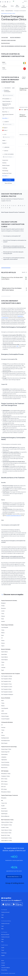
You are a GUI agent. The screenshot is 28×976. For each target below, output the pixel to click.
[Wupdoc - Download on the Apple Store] (6, 904)
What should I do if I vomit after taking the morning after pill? (13, 252)
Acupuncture (5, 160)
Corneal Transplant (5, 718)
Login (2, 914)
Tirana (2, 613)
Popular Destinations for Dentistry (9, 600)
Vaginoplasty (4, 759)
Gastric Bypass (4, 659)
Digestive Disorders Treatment (6, 104)
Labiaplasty (3, 757)
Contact (3, 962)
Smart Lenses (4, 713)
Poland (2, 640)
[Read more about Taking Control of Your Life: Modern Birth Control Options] (12, 282)
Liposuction (3, 808)
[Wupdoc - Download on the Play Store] (17, 904)
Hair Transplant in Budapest (7, 694)
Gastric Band (4, 654)
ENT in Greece (4, 784)
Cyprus (2, 645)
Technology (3, 952)
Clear (13, 87)
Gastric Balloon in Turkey (6, 840)
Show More (5, 118)
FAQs (2, 917)
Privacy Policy (4, 970)
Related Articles (5, 43)
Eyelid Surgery (4, 813)
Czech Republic (4, 627)
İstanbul (4, 143)
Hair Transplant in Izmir (6, 681)
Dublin (4, 140)
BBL (2, 800)
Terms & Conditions (5, 967)
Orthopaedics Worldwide (7, 722)
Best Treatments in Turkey (7, 819)
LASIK (2, 711)
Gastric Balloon (4, 657)
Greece (3, 643)
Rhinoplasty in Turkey (5, 773)
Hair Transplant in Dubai (6, 689)
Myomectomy (4, 767)
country (6, 121)
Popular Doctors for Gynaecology (9, 746)
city (5, 134)
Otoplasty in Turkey (5, 776)
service (6, 150)
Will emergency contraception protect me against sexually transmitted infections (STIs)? (14, 246)
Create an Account (5, 912)
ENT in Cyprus (4, 781)
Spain (2, 635)
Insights (3, 955)
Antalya (2, 605)
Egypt (2, 670)
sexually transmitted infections (13, 515)
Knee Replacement (5, 740)
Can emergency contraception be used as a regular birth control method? (13, 258)
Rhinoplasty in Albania (6, 791)
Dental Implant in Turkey (6, 838)
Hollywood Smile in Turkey (7, 822)
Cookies (3, 965)
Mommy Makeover (5, 816)
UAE (2, 732)
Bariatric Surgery (6, 165)
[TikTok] (9, 1)
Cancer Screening (7, 101)
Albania (2, 632)
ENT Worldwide (4, 771)
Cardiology (4, 168)
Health (2, 947)
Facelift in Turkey (5, 827)
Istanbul (3, 621)
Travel (2, 950)
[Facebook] (0, 1)
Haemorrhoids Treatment (7, 115)
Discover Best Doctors (13, 876)
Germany (3, 727)
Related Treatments (15, 37)
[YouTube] (5, 1)
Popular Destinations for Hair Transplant (10, 673)
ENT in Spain (4, 789)
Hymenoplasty (4, 754)
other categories (9, 154)
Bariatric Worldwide (5, 649)
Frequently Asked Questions (8, 40)
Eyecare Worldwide (5, 698)
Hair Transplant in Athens (6, 678)
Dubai (2, 618)
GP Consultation (6, 98)
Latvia (2, 664)
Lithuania (3, 667)
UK (2, 637)
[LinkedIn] (7, 1)
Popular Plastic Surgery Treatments (9, 795)
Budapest (3, 603)
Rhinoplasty (3, 797)
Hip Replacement (5, 738)
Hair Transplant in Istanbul (6, 691)
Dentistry (4, 162)
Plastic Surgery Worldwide (7, 624)
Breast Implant (4, 811)
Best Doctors (17, 6)
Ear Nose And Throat (6, 173)
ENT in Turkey (4, 778)
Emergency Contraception (7, 91)
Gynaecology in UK (5, 751)
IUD (17, 346)
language (6, 147)
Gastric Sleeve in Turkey (6, 830)
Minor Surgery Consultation (8, 108)
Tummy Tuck (4, 803)
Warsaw (3, 616)
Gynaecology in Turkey (6, 749)
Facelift (2, 805)
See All (23, 272)
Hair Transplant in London (6, 686)
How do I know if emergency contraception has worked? (14, 241)
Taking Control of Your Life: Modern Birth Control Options (12, 289)
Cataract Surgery (5, 716)
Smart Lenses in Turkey (6, 832)
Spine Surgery (4, 743)
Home (12, 6)
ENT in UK (3, 786)
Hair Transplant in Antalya (6, 676)
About (2, 960)
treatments (9, 87)
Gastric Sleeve (4, 651)
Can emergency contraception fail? (12, 236)
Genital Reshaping (5, 764)
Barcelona (3, 608)
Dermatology (5, 170)
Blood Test (5, 111)
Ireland (6, 127)
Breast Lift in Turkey (5, 835)
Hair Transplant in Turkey (6, 824)
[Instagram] (2, 1)
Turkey (6, 130)
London (3, 611)
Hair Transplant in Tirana (6, 684)
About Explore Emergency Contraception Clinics (13, 46)
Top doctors (4, 37)
